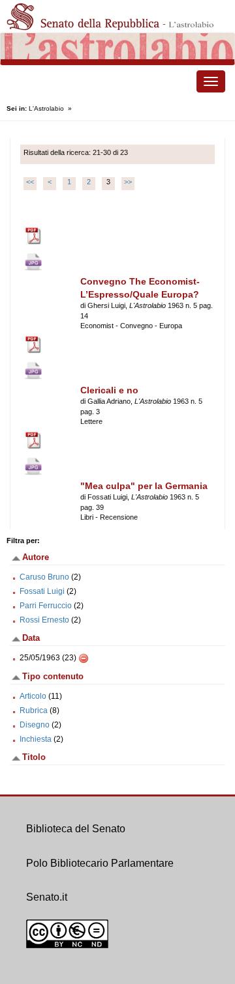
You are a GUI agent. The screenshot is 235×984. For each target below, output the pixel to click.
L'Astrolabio (46, 108)
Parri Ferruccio (46, 605)
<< (30, 182)
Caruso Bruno (44, 577)
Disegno (35, 724)
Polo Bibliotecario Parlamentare (100, 863)
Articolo (33, 696)
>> (128, 182)
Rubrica (34, 710)
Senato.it (46, 897)
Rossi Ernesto (44, 620)
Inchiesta (36, 739)
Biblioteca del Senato (75, 828)
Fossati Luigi (42, 591)
